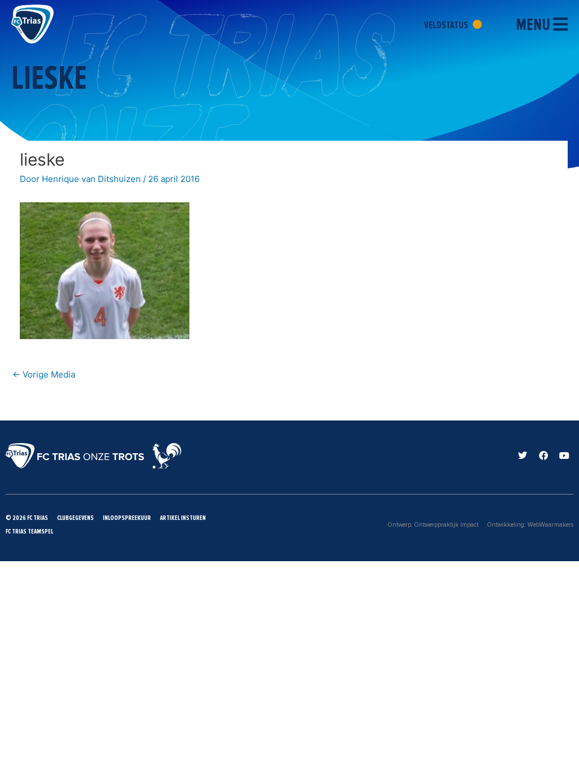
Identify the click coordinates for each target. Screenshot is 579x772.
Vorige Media (43, 374)
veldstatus (447, 25)
